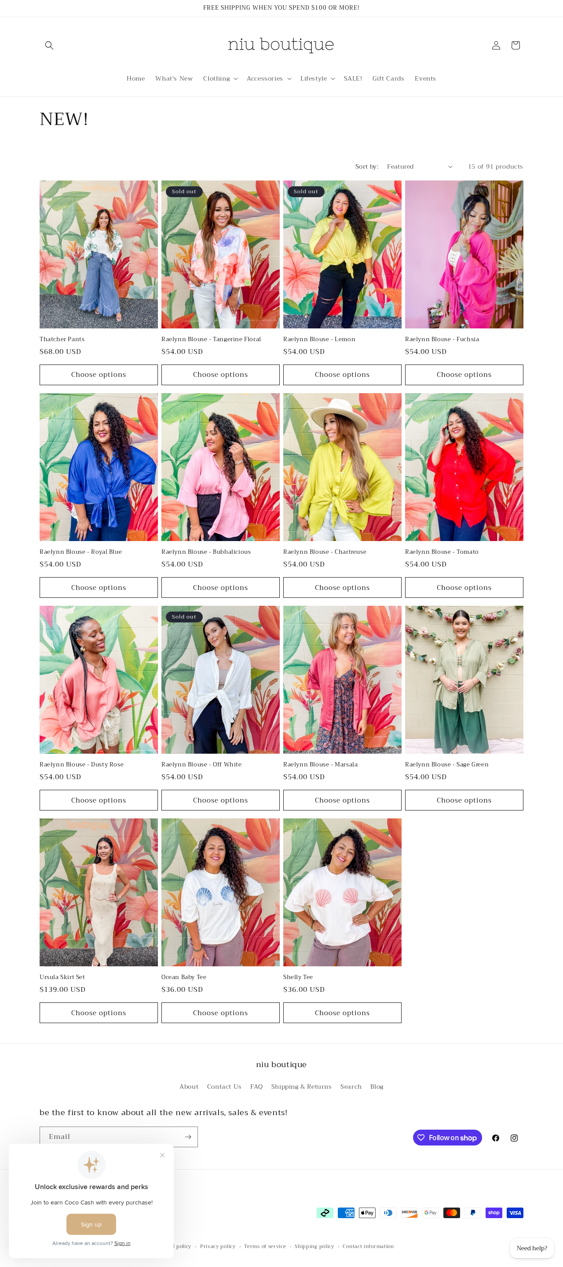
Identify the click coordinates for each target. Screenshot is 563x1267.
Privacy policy (218, 1247)
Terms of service (265, 1247)
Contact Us (224, 1086)
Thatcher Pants (62, 339)
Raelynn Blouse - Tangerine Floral (211, 339)
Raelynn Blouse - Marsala (320, 765)
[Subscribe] (187, 1137)
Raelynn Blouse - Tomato (442, 552)
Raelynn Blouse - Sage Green (447, 765)
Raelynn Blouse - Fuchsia (442, 339)
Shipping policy (314, 1247)
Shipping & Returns (301, 1086)
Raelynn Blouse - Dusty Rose (82, 765)
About (188, 1086)
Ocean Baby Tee (183, 977)
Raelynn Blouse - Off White (201, 765)
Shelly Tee (298, 977)
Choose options (98, 374)
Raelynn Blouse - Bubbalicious (206, 552)
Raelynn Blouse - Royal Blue (81, 552)
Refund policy (173, 1247)
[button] (49, 45)
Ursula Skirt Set (62, 977)
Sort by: (366, 166)
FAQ (256, 1086)
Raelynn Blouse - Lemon (319, 339)
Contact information (368, 1247)
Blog (376, 1086)
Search (351, 1086)
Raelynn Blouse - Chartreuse (324, 552)
